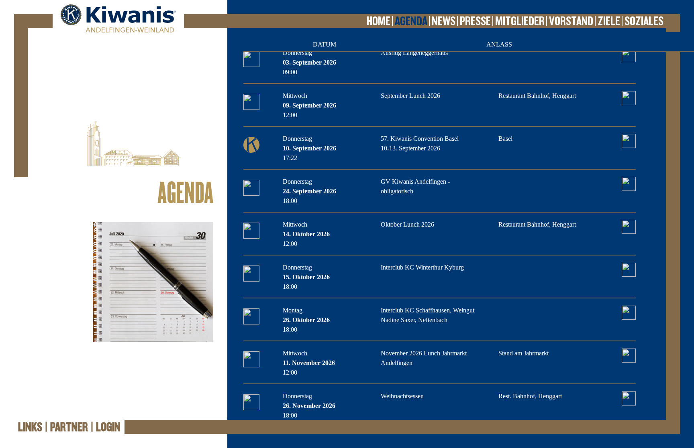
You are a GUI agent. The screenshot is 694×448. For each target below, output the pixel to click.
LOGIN (108, 427)
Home (378, 21)
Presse (475, 21)
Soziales (644, 21)
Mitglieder (520, 21)
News (443, 21)
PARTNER (69, 427)
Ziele (609, 21)
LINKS (30, 427)
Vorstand (571, 21)
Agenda (411, 21)
